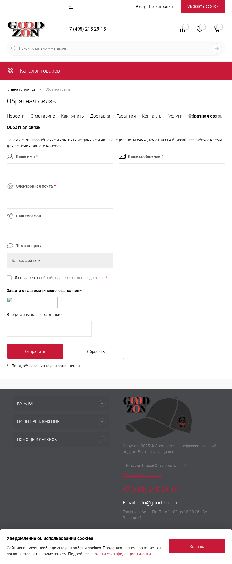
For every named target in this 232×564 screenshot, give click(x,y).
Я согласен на (61, 277)
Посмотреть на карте (142, 474)
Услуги (175, 116)
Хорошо (197, 546)
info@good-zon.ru (157, 503)
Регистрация (161, 6)
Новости (16, 116)
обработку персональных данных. (72, 277)
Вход (140, 6)
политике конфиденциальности (122, 554)
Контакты (152, 116)
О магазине (43, 116)
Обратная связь (205, 116)
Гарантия (126, 116)
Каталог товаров (39, 71)
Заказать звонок (202, 6)
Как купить (72, 116)
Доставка (100, 116)
